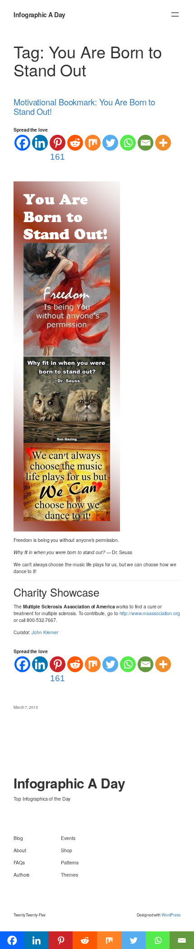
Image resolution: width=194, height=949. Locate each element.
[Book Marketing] (67, 355)
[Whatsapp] (128, 143)
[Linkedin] (40, 143)
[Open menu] (175, 14)
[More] (163, 143)
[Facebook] (22, 143)
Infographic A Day (39, 14)
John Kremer (45, 632)
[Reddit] (75, 143)
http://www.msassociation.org (150, 613)
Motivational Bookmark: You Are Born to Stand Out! (84, 106)
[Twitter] (110, 143)
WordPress (171, 914)
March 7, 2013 (26, 707)
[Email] (145, 143)
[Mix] (93, 143)
